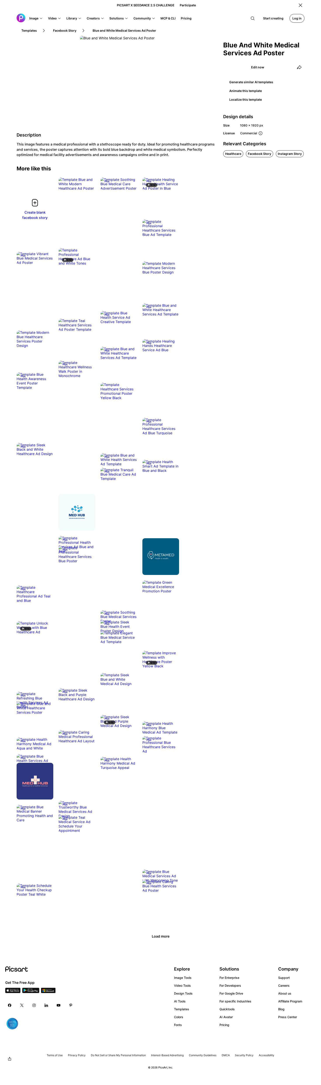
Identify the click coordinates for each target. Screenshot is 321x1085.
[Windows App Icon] (48, 992)
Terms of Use (55, 1055)
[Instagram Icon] (34, 1005)
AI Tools (180, 1001)
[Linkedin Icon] (46, 1005)
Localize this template (245, 99)
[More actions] (88, 184)
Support (284, 977)
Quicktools (227, 1009)
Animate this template (245, 91)
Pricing (224, 1025)
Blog (281, 1009)
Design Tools (183, 993)
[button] (36, 18)
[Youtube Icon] (58, 1005)
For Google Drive (231, 993)
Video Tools (182, 985)
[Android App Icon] (30, 992)
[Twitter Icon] (21, 1005)
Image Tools (183, 977)
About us (284, 993)
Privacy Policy (77, 1055)
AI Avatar (226, 1017)
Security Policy (244, 1055)
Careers (284, 985)
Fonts (178, 1025)
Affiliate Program (290, 1001)
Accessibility (266, 1055)
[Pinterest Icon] (70, 1005)
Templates (181, 1009)
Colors (178, 1017)
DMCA (226, 1055)
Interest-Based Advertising (167, 1055)
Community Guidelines (202, 1055)
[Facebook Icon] (9, 1005)
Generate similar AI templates (251, 82)
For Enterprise (229, 977)
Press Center (287, 1017)
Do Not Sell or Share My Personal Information (118, 1055)
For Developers (230, 985)
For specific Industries (235, 1001)
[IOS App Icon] (13, 992)
